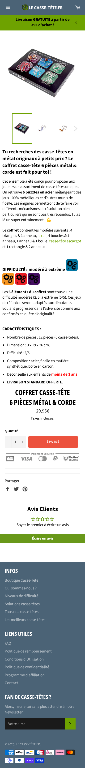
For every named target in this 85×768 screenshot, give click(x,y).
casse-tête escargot (65, 241)
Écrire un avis (42, 538)
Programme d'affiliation (25, 675)
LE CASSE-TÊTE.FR (28, 744)
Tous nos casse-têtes (21, 612)
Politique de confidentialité (27, 667)
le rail (42, 236)
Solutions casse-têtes (22, 604)
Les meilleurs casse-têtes (25, 620)
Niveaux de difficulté (21, 596)
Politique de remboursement (28, 651)
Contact (11, 683)
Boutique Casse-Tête (21, 580)
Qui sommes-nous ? (21, 588)
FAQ (8, 643)
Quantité (11, 431)
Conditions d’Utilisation (24, 659)
